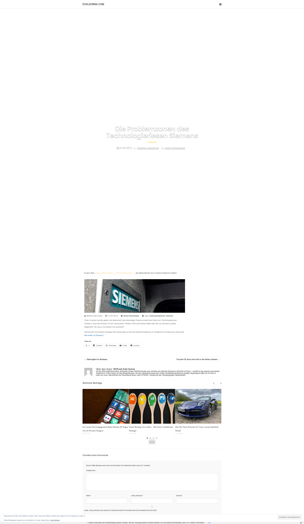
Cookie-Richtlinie (55, 520)
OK (209, 523)
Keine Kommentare (175, 147)
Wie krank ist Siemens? (94, 335)
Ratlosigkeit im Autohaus (95, 359)
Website (179, 496)
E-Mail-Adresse (137, 496)
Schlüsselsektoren (157, 316)
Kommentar (91, 470)
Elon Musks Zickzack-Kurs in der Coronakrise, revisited (206, 429)
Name (88, 496)
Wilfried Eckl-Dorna (124, 369)
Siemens (169, 316)
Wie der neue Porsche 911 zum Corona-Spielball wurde (160, 429)
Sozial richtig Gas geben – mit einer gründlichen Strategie (115, 429)
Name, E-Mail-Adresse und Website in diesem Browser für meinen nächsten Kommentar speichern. (120, 510)
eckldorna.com (93, 4)
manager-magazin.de (148, 147)
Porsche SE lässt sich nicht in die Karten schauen (198, 359)
